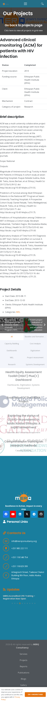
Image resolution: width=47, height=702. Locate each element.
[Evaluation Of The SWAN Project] (23, 402)
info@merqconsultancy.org (24, 541)
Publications (23, 672)
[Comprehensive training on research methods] (23, 446)
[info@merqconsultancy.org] (7, 541)
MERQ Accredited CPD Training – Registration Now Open (19, 597)
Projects (23, 660)
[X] (27, 514)
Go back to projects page (23, 25)
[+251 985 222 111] (7, 548)
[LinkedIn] (20, 514)
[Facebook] (6, 514)
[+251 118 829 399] (7, 566)
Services (23, 654)
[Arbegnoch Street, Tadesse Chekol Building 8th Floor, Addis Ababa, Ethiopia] (7, 575)
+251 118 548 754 (19, 557)
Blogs (23, 678)
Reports (23, 666)
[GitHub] (41, 514)
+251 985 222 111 (19, 548)
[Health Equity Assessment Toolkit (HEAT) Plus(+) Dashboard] (23, 380)
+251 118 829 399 (19, 566)
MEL (18, 312)
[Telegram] (34, 514)
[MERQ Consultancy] (5, 3)
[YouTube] (13, 514)
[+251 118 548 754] (7, 557)
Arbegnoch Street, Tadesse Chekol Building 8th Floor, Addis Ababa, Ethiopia (27, 575)
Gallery (23, 685)
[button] (25, 4)
